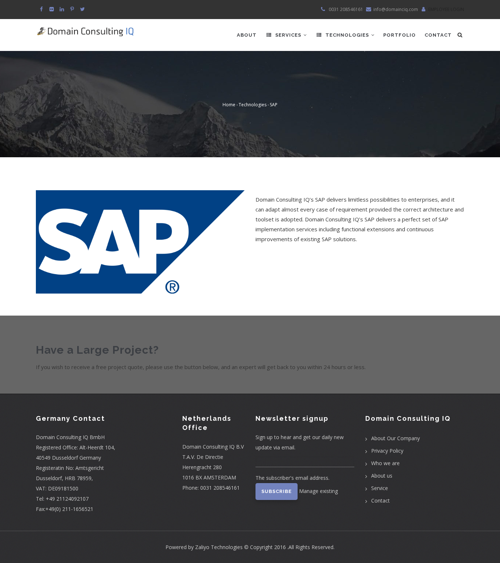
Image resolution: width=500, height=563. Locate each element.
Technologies (347, 35)
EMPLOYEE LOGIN (446, 9)
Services (288, 35)
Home (229, 105)
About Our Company (395, 438)
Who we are (385, 463)
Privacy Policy (387, 450)
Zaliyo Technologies (219, 547)
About (247, 35)
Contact (438, 35)
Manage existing (318, 490)
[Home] (85, 28)
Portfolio (399, 35)
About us (381, 475)
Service (379, 488)
